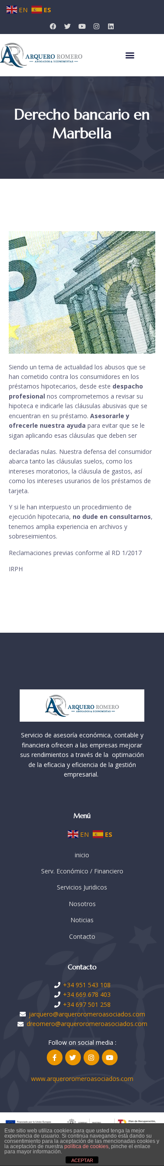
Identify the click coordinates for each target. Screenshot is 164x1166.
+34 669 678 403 (87, 994)
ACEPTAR (82, 1160)
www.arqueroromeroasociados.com (82, 1078)
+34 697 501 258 (87, 1004)
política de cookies (86, 1146)
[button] (130, 55)
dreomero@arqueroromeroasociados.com (87, 1023)
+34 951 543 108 (87, 985)
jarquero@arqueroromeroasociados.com (87, 1014)
